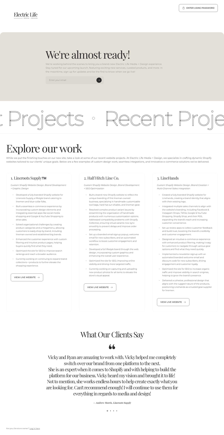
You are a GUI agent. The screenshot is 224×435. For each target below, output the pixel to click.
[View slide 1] (107, 410)
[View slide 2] (110, 410)
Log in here (35, 428)
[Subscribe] (99, 80)
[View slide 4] (116, 410)
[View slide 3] (113, 410)
